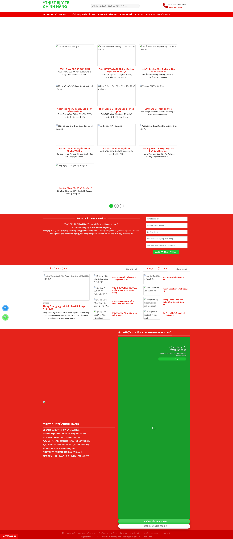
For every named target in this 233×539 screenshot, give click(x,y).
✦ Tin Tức (139, 14)
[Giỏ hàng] (188, 6)
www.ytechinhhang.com (64, 448)
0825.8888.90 (65, 441)
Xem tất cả (131, 269)
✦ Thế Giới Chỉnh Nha (108, 14)
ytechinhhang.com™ (109, 224)
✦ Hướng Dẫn (163, 14)
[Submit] (137, 6)
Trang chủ (52, 14)
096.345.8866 (67, 445)
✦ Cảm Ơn (150, 14)
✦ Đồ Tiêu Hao (89, 14)
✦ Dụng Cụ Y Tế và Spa (69, 14)
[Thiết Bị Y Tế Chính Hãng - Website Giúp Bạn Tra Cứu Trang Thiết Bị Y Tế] (65, 6)
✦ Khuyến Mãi (126, 14)
